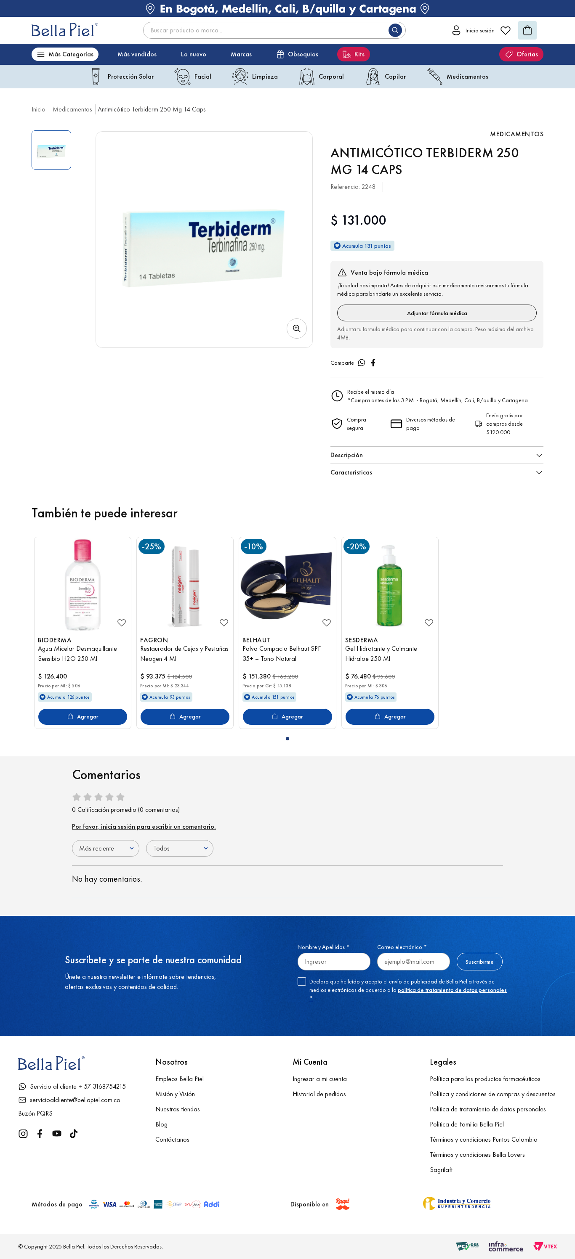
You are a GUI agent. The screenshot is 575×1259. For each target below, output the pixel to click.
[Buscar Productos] (397, 30)
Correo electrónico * (402, 947)
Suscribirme (480, 961)
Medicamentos (72, 109)
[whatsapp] (361, 362)
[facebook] (373, 362)
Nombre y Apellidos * (323, 947)
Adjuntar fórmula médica (437, 313)
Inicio (38, 109)
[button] (204, 239)
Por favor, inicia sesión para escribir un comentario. (144, 826)
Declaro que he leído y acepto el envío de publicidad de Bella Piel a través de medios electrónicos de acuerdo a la (408, 990)
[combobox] (274, 30)
